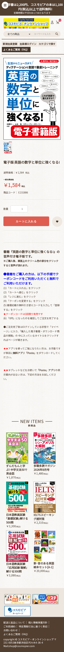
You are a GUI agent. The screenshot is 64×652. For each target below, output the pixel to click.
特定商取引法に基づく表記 (33, 626)
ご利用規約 (9, 626)
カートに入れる (26, 221)
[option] (32, 99)
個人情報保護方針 (37, 622)
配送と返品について (14, 622)
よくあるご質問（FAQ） (16, 49)
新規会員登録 (10, 44)
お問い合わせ (10, 630)
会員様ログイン (28, 44)
